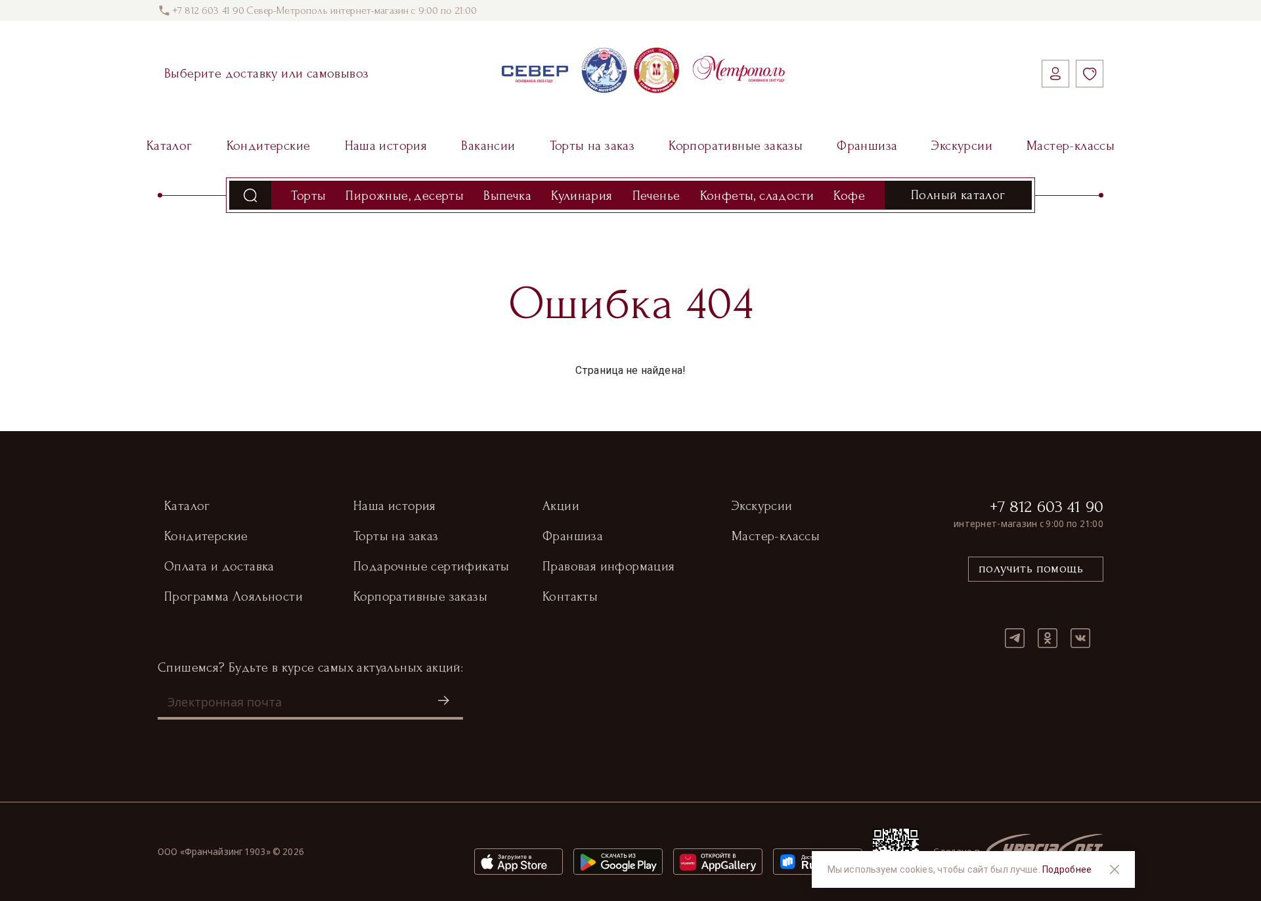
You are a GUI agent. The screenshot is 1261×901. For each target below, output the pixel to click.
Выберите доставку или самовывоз (266, 73)
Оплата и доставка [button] (219, 566)
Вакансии (488, 146)
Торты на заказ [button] (396, 536)
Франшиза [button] (572, 536)
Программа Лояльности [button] (233, 596)
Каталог (169, 146)
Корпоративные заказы (736, 146)
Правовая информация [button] (608, 566)
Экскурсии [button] (762, 506)
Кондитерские (269, 146)
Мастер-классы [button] (776, 536)
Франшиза (867, 146)
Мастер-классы (1071, 146)
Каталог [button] (187, 506)
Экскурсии (961, 146)
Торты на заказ (592, 146)
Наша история (386, 146)
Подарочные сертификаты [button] (431, 566)
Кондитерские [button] (206, 536)
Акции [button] (560, 506)
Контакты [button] (570, 596)
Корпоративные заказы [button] (420, 596)
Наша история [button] (394, 506)
